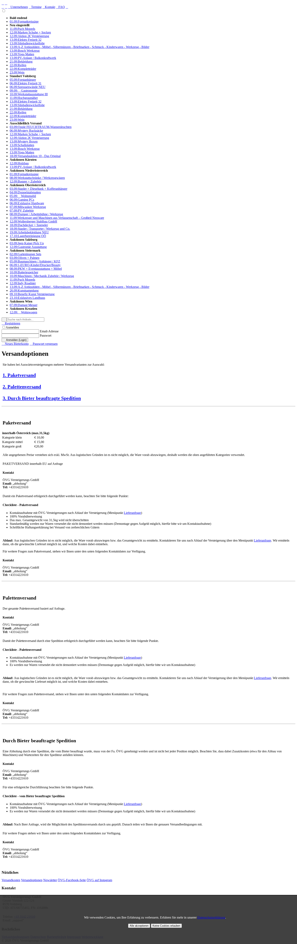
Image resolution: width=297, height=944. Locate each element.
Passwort (45, 335)
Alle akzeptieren (139, 925)
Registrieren (11, 323)
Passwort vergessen (43, 343)
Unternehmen (18, 7)
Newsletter (50, 880)
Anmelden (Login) (14, 339)
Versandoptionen (31, 880)
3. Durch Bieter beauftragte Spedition (42, 398)
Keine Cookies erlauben (166, 925)
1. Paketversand (19, 375)
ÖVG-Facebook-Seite (72, 880)
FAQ (60, 7)
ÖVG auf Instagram (99, 880)
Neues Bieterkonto (15, 343)
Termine (35, 7)
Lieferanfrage (132, 513)
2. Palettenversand (22, 386)
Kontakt (48, 7)
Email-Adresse (49, 331)
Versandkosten (11, 880)
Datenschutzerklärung (211, 917)
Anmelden (12, 327)
